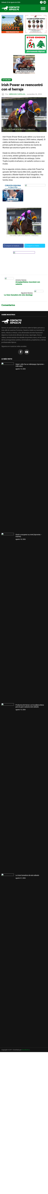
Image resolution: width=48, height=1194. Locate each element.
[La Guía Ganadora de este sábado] (7, 958)
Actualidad (6, 80)
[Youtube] (44, 2)
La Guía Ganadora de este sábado (27, 875)
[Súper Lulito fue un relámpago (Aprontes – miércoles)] (7, 447)
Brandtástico (26, 1050)
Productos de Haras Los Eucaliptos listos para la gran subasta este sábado (30, 706)
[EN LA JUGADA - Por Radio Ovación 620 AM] (35, 192)
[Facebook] (41, 2)
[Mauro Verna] (13, 192)
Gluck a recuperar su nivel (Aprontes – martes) (29, 535)
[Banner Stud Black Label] (24, 64)
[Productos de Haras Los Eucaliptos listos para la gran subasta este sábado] (7, 787)
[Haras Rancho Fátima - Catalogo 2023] (36, 24)
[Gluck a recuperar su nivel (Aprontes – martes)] (7, 617)
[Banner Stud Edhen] (36, 44)
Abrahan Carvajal (17, 94)
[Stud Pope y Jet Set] (24, 260)
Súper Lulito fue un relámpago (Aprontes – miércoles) (30, 365)
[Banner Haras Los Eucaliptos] (12, 24)
